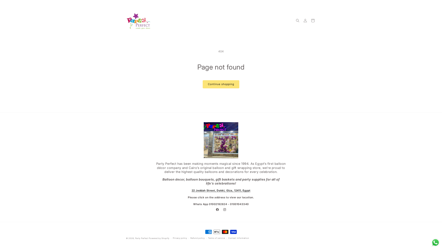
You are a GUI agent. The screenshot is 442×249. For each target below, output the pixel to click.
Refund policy (197, 238)
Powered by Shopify (159, 238)
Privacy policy (180, 238)
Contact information (238, 238)
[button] (297, 20)
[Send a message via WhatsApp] (435, 242)
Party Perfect (141, 238)
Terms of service (216, 238)
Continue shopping (221, 84)
